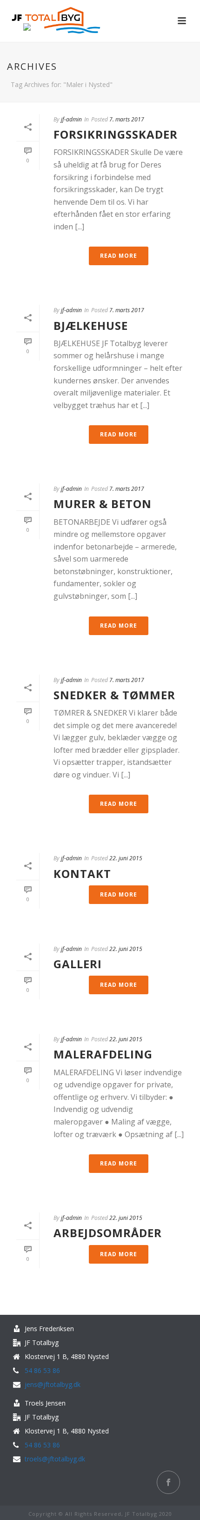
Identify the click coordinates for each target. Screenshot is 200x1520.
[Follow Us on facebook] (168, 1482)
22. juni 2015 (125, 858)
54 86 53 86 (42, 1370)
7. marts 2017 (126, 119)
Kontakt (82, 873)
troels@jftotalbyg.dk (55, 1459)
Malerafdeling (103, 1054)
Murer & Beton (102, 503)
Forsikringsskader (115, 134)
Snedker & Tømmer (114, 695)
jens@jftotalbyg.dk (52, 1384)
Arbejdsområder (107, 1232)
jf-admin (71, 119)
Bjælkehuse (90, 325)
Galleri (77, 963)
